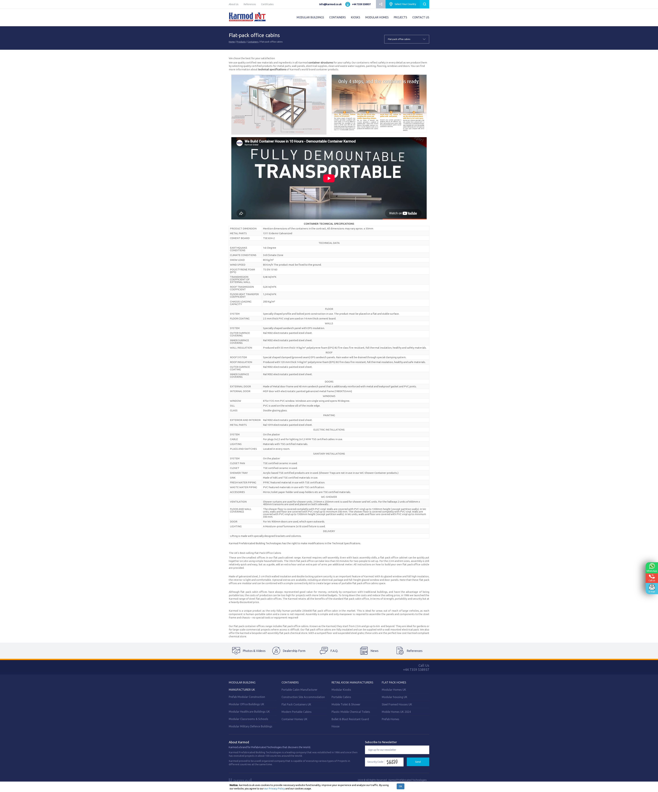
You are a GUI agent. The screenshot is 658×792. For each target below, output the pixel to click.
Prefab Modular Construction (247, 696)
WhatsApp (652, 571)
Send (418, 761)
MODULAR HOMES (377, 17)
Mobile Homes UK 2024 (396, 711)
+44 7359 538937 (361, 4)
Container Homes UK (294, 719)
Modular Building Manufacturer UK (242, 686)
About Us (234, 4)
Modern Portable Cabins (297, 711)
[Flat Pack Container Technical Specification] (278, 105)
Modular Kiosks (341, 689)
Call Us (652, 580)
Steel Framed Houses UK (397, 704)
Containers (253, 41)
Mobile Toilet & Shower (346, 704)
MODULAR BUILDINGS (310, 17)
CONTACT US (420, 17)
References (250, 4)
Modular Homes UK (394, 689)
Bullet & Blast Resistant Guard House (350, 723)
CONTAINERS (337, 17)
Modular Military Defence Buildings (250, 726)
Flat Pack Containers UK (296, 704)
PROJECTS (400, 17)
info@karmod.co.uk (330, 4)
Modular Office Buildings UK (246, 704)
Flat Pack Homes (394, 682)
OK (400, 786)
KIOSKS (355, 17)
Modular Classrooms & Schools (248, 718)
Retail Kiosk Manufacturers (352, 682)
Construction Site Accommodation (303, 697)
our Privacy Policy (274, 788)
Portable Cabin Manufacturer (299, 689)
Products (241, 41)
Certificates (267, 4)
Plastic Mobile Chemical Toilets (351, 711)
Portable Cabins (341, 697)
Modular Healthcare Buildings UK (249, 711)
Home (232, 41)
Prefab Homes (390, 719)
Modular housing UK (394, 697)
